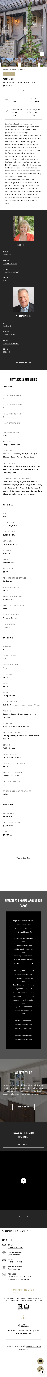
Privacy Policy (33, 1346)
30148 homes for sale (23, 1021)
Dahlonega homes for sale (23, 971)
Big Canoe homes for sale (23, 921)
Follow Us (23, 1144)
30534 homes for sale (23, 1036)
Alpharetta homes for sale (23, 992)
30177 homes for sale (23, 1024)
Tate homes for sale (23, 924)
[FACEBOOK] (23, 1317)
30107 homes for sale (23, 1028)
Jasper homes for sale (23, 945)
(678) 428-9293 (10, 335)
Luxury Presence (23, 1333)
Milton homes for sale (23, 974)
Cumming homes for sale (24, 956)
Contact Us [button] (23, 1107)
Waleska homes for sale (23, 963)
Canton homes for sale (23, 959)
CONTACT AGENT (23, 363)
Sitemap (23, 1349)
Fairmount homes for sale (23, 996)
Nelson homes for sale (23, 928)
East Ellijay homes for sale (23, 985)
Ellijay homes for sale (23, 989)
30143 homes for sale (23, 1039)
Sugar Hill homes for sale (23, 1007)
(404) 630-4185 (10, 263)
